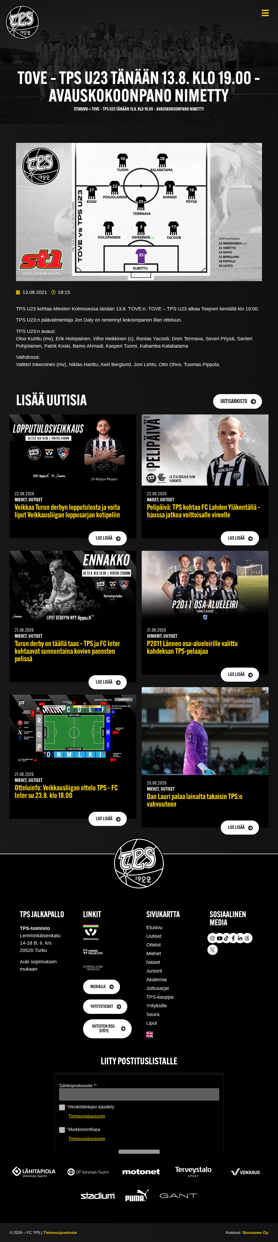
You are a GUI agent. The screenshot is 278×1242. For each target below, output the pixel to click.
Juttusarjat (157, 988)
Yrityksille (156, 1005)
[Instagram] (212, 938)
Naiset (153, 962)
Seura (152, 1014)
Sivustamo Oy (255, 1232)
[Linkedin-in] (240, 938)
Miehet (153, 953)
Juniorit (154, 971)
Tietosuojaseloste (60, 1232)
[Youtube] (219, 938)
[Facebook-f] (233, 938)
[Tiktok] (226, 938)
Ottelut (153, 945)
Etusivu (81, 109)
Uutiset (154, 936)
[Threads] (247, 938)
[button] (265, 13)
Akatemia (156, 979)
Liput (151, 1023)
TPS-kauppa (159, 997)
